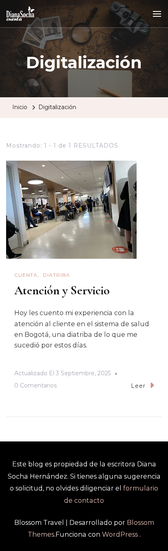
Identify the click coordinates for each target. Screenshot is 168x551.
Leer (138, 386)
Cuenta (26, 275)
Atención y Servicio (62, 290)
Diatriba (56, 275)
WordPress (120, 534)
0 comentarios (35, 386)
